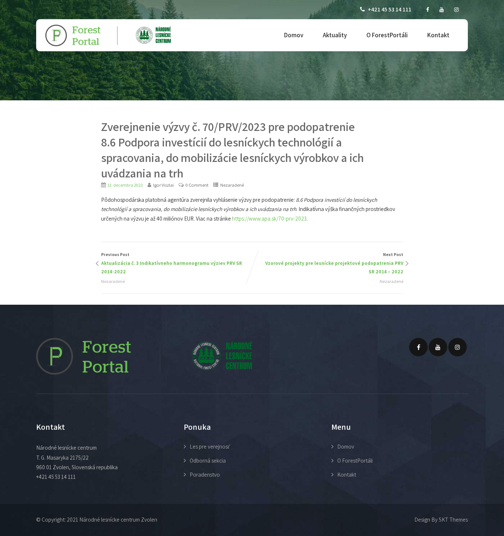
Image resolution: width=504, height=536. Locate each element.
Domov (293, 35)
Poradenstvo (205, 474)
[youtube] (441, 9)
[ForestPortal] (108, 36)
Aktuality (335, 35)
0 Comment (197, 185)
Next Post (334, 263)
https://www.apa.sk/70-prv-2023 (269, 218)
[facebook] (427, 9)
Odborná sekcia (208, 460)
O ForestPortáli (387, 35)
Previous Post (171, 263)
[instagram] (456, 9)
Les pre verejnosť (210, 446)
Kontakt (438, 35)
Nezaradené (232, 185)
